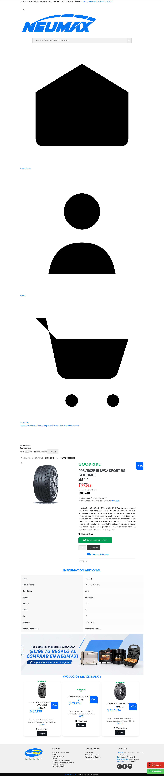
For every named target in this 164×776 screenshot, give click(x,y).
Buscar (53, 452)
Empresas (48, 426)
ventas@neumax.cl (90, 1)
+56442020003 (134, 759)
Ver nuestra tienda (91, 759)
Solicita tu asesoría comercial (97, 540)
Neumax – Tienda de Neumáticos (63, 763)
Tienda (30, 458)
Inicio (25, 458)
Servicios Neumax (58, 765)
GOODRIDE (39, 458)
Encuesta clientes (58, 757)
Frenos (40, 426)
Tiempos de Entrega (100, 554)
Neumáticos (25, 426)
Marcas (55, 426)
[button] (22, 463)
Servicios (33, 426)
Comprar (94, 548)
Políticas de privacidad (92, 755)
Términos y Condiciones (92, 757)
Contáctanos (89, 753)
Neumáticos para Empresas (61, 761)
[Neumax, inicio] (82, 25)
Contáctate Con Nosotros (60, 753)
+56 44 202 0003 (105, 1)
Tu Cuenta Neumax (58, 767)
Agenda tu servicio (71, 426)
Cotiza (61, 426)
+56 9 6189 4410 (129, 761)
